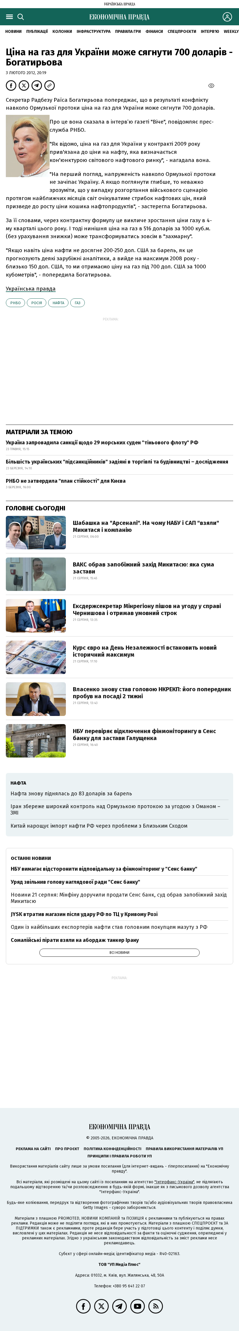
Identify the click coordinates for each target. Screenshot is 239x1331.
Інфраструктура (93, 31)
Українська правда (31, 288)
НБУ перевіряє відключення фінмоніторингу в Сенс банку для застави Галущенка (144, 735)
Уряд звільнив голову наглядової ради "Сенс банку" (75, 882)
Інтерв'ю (210, 31)
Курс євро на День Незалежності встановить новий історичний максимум (145, 651)
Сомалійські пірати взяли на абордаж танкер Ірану (75, 940)
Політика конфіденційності (112, 1149)
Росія (36, 303)
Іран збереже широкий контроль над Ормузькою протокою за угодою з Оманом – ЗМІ (115, 809)
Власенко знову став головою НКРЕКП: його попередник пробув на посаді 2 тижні (152, 693)
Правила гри (128, 31)
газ (77, 303)
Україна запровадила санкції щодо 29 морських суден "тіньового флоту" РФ (102, 442)
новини (13, 31)
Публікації (37, 31)
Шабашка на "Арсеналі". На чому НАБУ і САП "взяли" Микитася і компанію (146, 526)
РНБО (15, 303)
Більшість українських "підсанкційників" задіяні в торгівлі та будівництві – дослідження (117, 462)
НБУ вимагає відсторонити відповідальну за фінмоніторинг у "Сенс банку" (104, 869)
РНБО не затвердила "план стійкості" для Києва (66, 481)
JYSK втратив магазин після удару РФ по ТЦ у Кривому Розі (84, 914)
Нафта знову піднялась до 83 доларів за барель (71, 793)
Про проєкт (67, 1149)
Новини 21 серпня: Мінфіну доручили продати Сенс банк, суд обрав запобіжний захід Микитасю (119, 898)
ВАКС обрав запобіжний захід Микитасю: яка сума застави (143, 568)
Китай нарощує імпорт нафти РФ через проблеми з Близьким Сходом (98, 826)
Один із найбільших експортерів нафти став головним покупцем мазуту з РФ (109, 927)
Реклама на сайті (33, 1149)
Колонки (62, 31)
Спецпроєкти (182, 31)
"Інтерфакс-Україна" (174, 1181)
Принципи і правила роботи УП (119, 1156)
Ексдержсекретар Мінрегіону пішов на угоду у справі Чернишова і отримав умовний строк (147, 609)
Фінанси (154, 31)
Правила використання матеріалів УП (184, 1149)
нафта (58, 303)
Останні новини (31, 858)
